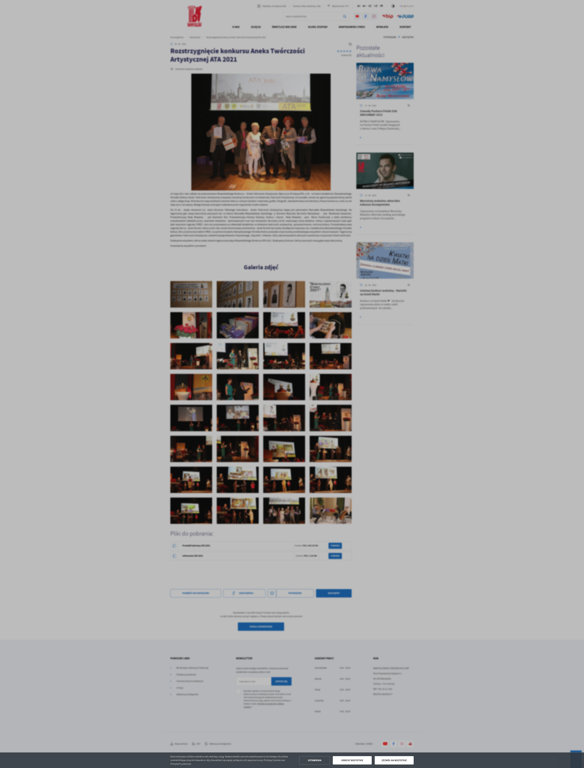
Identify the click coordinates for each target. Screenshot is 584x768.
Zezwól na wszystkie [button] (394, 760)
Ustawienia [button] (314, 760)
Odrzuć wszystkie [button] (352, 760)
